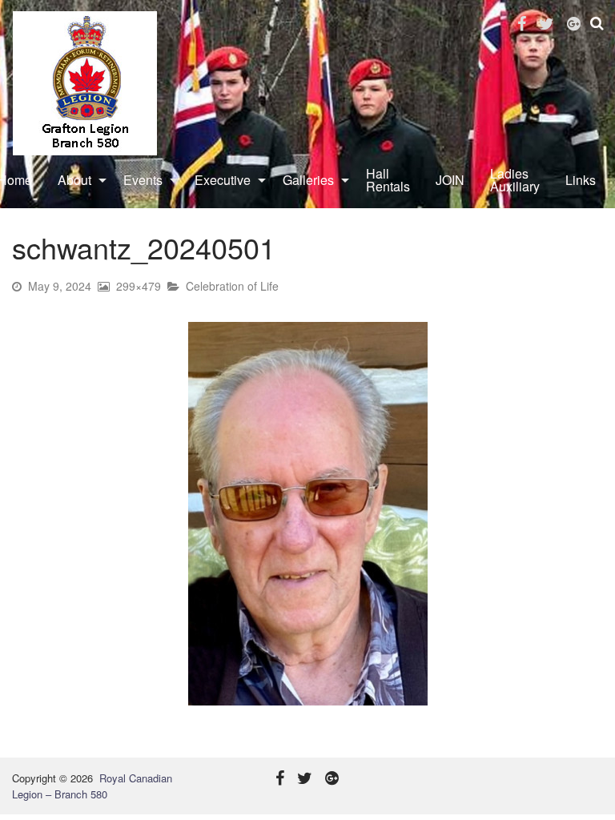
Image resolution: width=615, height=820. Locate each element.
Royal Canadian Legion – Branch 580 (92, 786)
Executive (223, 180)
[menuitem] (78, 180)
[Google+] (573, 24)
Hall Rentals (388, 179)
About (74, 180)
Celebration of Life (232, 286)
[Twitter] (546, 24)
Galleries (308, 180)
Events (143, 180)
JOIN (450, 180)
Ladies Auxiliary (515, 179)
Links (580, 180)
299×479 (138, 286)
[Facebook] (521, 24)
